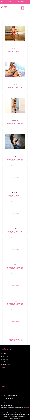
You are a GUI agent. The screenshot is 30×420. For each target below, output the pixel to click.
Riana (15, 337)
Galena (15, 49)
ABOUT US (5, 356)
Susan (15, 301)
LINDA (15, 229)
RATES (4, 362)
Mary (15, 157)
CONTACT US (6, 364)
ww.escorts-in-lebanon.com (13, 395)
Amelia (15, 85)
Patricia (15, 193)
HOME (4, 354)
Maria (15, 265)
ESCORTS (5, 359)
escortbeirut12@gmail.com (9, 1)
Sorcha (15, 121)
